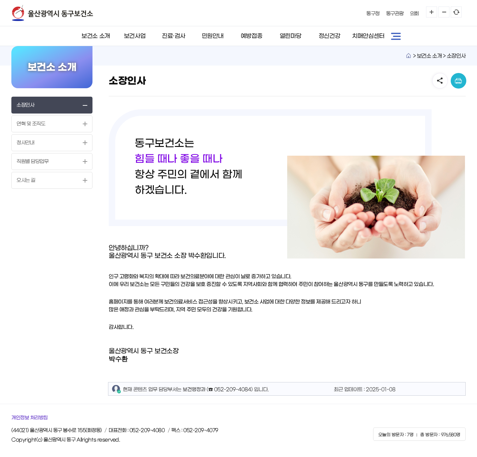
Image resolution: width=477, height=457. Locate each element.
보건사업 (134, 36)
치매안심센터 (368, 36)
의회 (414, 13)
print (458, 81)
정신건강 (329, 36)
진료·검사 (173, 36)
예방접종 (251, 36)
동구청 (373, 13)
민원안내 (212, 36)
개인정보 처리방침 (29, 417)
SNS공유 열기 (440, 81)
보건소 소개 (95, 36)
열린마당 (290, 36)
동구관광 (395, 13)
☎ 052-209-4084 (229, 389)
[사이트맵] (396, 36)
